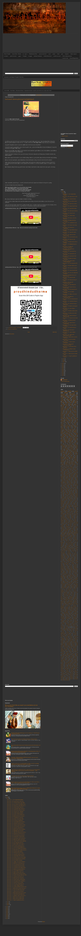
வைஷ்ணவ (71, 671)
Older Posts (55, 332)
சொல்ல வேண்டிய (75, 583)
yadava (68, 506)
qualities (75, 435)
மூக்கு (71, 651)
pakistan (75, 419)
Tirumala (75, 476)
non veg (69, 495)
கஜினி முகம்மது (67, 549)
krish (68, 492)
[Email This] (23, 327)
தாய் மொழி (72, 594)
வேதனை (67, 670)
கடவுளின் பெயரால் (63, 550)
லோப (64, 657)
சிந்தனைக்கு (74, 397)
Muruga (66, 473)
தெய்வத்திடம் (76, 452)
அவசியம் (70, 524)
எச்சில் (67, 441)
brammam (69, 433)
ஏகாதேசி (72, 545)
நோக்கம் (70, 615)
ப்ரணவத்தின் (62, 638)
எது (65, 543)
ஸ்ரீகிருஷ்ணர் (71, 676)
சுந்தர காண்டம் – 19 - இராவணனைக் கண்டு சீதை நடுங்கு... (16, 873)
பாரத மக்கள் (75, 622)
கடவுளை (63, 442)
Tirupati (62, 477)
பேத (76, 635)
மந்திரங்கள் (67, 458)
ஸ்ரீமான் (62, 677)
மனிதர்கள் (75, 458)
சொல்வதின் (63, 584)
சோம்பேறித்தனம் (68, 584)
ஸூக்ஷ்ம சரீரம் (63, 674)
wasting (71, 505)
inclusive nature (72, 489)
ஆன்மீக (72, 528)
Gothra (63, 471)
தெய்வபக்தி (63, 453)
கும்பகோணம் (70, 561)
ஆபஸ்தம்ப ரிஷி (65, 58)
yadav (64, 506)
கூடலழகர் (67, 424)
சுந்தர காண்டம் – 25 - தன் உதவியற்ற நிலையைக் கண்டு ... (16, 864)
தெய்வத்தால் (74, 605)
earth (69, 486)
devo (62, 485)
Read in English (7, 53)
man (62, 494)
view (64, 505)
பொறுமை (66, 416)
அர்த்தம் (66, 392)
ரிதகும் (74, 655)
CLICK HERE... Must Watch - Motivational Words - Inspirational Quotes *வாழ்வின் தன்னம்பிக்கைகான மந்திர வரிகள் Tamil (27, 90)
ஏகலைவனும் (68, 545)
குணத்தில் (76, 560)
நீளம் (62, 454)
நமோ (67, 453)
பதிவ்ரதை (74, 618)
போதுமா (67, 637)
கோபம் (66, 400)
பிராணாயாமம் (71, 415)
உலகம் (63, 541)
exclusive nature (74, 486)
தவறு (68, 450)
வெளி (75, 669)
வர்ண (70, 659)
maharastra (72, 493)
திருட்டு (67, 597)
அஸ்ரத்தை (62, 526)
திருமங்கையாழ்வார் (63, 451)
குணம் (63, 561)
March (64, 361)
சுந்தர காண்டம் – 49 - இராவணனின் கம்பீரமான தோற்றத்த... (16, 829)
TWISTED (62, 476)
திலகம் (62, 452)
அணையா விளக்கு (72, 510)
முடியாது (70, 649)
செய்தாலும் (63, 580)
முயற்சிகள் (62, 651)
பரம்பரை (68, 406)
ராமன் (72, 430)
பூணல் (76, 632)
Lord (76, 417)
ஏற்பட (73, 441)
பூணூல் (19, 56)
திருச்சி (76, 596)
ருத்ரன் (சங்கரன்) (13, 56)
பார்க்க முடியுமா (68, 623)
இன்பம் (70, 422)
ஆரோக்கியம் (66, 530)
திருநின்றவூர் (70, 597)
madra (74, 434)
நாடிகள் (71, 612)
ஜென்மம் (66, 586)
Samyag (63, 475)
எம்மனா (62, 544)
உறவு (72, 422)
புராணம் (66, 630)
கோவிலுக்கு (71, 568)
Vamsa (74, 477)
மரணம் (68, 430)
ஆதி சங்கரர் (67, 438)
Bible (61, 470)
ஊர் (76, 542)
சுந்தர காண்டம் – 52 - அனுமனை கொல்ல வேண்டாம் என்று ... (69, 235)
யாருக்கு (74, 653)
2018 (63, 373)
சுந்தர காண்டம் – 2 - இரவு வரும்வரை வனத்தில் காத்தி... (15, 898)
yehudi (71, 506)
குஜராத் (73, 560)
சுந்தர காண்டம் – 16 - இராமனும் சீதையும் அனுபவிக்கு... (15, 877)
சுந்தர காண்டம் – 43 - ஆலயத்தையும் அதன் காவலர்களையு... (16, 838)
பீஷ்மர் (76, 415)
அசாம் (72, 508)
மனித (71, 458)
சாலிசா (62, 575)
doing (77, 485)
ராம (65, 417)
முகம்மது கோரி (74, 648)
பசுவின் (67, 616)
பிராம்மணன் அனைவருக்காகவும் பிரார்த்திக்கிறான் (19, 99)
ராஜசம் (77, 654)
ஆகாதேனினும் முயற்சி (68, 526)
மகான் (76, 640)
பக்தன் (76, 615)
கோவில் (66, 414)
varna (71, 420)
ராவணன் (68, 412)
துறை (61, 603)
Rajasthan (76, 474)
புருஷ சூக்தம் (76, 630)
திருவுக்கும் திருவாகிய (68, 599)
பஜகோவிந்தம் (68, 617)
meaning (66, 397)
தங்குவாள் (76, 586)
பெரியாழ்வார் (74, 398)
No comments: (19, 327)
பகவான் (62, 399)
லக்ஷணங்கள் (71, 656)
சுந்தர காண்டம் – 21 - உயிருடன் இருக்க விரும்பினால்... (15, 870)
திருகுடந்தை (71, 596)
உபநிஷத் (68, 539)
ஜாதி (62, 53)
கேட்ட (71, 564)
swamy (76, 503)
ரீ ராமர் (65, 656)
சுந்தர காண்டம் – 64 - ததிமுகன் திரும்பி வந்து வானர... (15, 807)
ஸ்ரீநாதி (76, 676)
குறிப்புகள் (68, 562)
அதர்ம (67, 511)
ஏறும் (61, 546)
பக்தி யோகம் (76, 454)
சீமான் (66, 577)
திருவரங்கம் (70, 598)
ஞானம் (76, 449)
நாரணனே (73, 613)
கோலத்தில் (75, 567)
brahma (65, 433)
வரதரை (68, 658)
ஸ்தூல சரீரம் (71, 674)
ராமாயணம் (63, 394)
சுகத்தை (74, 577)
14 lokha (66, 466)
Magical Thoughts (65, 136)
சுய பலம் (66, 578)
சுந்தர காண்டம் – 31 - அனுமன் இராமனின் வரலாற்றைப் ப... (16, 855)
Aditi (61, 469)
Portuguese (72, 474)
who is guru (75, 505)
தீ (77, 599)
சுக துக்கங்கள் (70, 577)
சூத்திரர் (76, 578)
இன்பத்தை (76, 532)
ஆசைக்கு (67, 527)
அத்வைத (72, 512)
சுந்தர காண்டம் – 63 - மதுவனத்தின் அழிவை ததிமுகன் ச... (16, 808)
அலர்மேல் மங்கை (71, 522)
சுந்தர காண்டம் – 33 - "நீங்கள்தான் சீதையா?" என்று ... (15, 852)
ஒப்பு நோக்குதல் (68, 547)
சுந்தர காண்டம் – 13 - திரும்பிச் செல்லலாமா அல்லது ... (15, 882)
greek (65, 488)
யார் (65, 399)
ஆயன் (76, 529)
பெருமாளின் (74, 634)
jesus (70, 434)
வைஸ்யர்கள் (68, 672)
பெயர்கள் (67, 457)
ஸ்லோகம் (62, 404)
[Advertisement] (41, 42)
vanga (76, 504)
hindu (62, 397)
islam (69, 490)
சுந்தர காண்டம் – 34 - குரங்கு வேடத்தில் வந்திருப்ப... (15, 851)
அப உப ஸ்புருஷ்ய (63, 514)
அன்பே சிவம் (75, 513)
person (68, 435)
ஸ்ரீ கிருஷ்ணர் (65, 431)
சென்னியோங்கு (76, 579)
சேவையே (65, 581)
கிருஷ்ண (75, 423)
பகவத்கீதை (70, 454)
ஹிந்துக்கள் (63, 395)
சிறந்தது (62, 576)
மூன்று (74, 651)
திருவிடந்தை (62, 599)
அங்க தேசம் (67, 508)
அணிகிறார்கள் (71, 509)
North (62, 474)
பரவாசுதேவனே (71, 619)
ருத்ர (68, 656)
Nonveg (77, 473)
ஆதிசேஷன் (71, 438)
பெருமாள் (76, 400)
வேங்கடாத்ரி (62, 670)
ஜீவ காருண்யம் (68, 585)
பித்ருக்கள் (66, 456)
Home (29, 332)
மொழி (71, 416)
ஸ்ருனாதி (71, 677)
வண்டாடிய (75, 657)
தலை (66, 450)
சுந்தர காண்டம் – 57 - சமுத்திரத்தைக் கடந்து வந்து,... (15, 817)
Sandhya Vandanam (38, 56)
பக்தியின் (62, 616)
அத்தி (76, 511)
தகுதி (73, 586)
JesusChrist (67, 432)
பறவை (70, 620)
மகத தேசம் (66, 640)
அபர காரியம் (72, 514)
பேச (73, 635)
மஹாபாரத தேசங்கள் (43, 53)
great (76, 487)
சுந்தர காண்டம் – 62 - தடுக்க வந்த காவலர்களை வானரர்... (16, 810)
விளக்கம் (67, 407)
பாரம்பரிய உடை (63, 623)
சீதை (69, 400)
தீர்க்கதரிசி (62, 601)
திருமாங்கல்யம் (66, 598)
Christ (74, 470)
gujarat (68, 488)
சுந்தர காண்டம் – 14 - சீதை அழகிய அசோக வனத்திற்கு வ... (16, 880)
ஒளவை (62, 548)
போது (63, 637)
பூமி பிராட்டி (67, 633)
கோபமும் (66, 567)
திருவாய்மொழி (74, 451)
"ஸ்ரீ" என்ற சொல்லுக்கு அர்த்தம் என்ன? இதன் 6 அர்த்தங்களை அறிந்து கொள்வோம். (24, 739)
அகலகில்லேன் (63, 508)
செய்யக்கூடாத (69, 580)
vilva (67, 505)
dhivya (69, 485)
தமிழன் (54, 53)
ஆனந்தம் (62, 439)
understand (67, 420)
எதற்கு (76, 422)
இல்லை (71, 440)
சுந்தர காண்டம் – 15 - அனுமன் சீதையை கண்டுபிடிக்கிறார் (16, 879)
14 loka (63, 466)
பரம (66, 619)
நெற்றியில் (66, 454)
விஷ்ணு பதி (65, 668)
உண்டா (77, 440)
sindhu (69, 436)
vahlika (73, 436)
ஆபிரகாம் (62, 529)
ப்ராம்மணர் (62, 458)
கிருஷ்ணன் (62, 424)
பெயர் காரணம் (75, 633)
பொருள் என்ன (76, 636)
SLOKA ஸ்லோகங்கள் (48, 56)
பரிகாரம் (75, 619)
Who (61, 402)
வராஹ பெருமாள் (63, 659)
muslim (71, 419)
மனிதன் (62, 412)
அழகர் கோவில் (76, 523)
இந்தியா (75, 439)
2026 (63, 191)
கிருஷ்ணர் (67, 53)
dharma (69, 399)
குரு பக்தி (75, 561)
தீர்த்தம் (66, 601)
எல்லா (65, 544)
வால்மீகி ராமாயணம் (57, 56)
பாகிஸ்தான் (75, 620)
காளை (62, 560)
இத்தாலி (70, 532)
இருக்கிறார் (62, 440)
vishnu (62, 437)
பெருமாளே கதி (63, 635)
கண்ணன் (71, 442)
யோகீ (77, 653)
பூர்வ (70, 633)
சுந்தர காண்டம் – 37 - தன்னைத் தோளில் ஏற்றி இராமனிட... (16, 846)
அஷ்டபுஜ (71, 525)
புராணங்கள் (62, 630)
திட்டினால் (69, 595)
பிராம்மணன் (74, 406)
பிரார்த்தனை (71, 456)
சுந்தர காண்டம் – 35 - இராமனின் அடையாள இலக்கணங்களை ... (69, 275)
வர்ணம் (73, 659)
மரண (61, 459)
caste (73, 433)
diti (74, 485)
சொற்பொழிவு (70, 583)
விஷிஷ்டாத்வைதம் (74, 667)
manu (63, 419)
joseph (65, 491)
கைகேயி (62, 565)
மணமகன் (69, 641)
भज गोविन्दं (63, 507)
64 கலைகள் (66, 468)
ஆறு (73, 530)
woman (65, 437)
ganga (67, 487)
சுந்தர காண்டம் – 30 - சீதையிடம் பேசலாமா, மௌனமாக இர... (16, 857)
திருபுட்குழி (75, 597)
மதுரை (67, 401)
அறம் (73, 421)
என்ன (68, 395)
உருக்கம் (62, 540)
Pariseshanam (67, 474)
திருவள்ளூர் (75, 598)
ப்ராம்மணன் (75, 639)
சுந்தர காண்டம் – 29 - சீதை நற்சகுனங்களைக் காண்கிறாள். (16, 858)
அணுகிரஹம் (66, 510)
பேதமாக (62, 636)
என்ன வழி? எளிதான (70, 543)
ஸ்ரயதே (76, 674)
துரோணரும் (75, 602)
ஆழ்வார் (68, 413)
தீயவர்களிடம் (71, 600)
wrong (62, 506)
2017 (63, 375)
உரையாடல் (72, 540)
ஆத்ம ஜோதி (68, 528)
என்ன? (76, 543)
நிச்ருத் (77, 613)
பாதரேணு (63, 622)
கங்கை (77, 441)
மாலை (66, 648)
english (69, 391)
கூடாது (71, 424)
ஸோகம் (68, 674)
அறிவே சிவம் (67, 521)
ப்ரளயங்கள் (70, 639)
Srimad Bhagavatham (74, 58)
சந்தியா (76, 395)
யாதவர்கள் (69, 653)
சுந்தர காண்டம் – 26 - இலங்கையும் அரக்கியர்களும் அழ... (68, 297)
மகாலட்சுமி (62, 641)
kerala (74, 491)
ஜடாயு (73, 584)
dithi (72, 485)
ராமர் (65, 412)
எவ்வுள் (62, 545)
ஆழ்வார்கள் (71, 439)
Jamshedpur (75, 472)
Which (70, 478)
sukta (72, 503)
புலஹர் (75, 631)
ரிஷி (69, 397)
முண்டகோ (75, 649)
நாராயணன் (62, 406)
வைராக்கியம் (67, 671)
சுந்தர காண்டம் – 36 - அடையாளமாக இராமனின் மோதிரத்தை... (17, 848)
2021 (63, 369)
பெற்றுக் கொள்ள (69, 635)
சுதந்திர (63, 578)
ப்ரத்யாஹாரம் (67, 638)
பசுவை (70, 616)
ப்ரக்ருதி (75, 637)
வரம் (70, 658)
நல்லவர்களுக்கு (66, 612)
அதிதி (73, 511)
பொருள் (62, 416)
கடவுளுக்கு (68, 550)
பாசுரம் (49, 53)
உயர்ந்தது (75, 539)
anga (77, 478)
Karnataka (62, 473)
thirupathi (69, 504)
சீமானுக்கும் (62, 577)
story (72, 402)
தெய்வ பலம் (75, 604)
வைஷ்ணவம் (63, 672)
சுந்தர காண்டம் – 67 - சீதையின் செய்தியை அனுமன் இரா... (16, 802)
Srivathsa (71, 475)
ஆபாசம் (76, 528)
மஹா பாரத (70, 459)
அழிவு (66, 524)
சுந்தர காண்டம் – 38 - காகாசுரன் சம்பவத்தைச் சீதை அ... (16, 845)
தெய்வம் (66, 415)
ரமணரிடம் (65, 654)
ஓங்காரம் (76, 548)
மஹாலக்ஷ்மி (75, 459)
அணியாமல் (62, 510)
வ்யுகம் (76, 672)
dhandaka (65, 485)
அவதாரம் (63, 422)
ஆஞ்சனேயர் (63, 528)
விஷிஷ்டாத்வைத (67, 667)
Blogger (43, 921)
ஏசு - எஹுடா (25, 53)
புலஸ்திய (71, 631)
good (73, 487)
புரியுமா (72, 630)
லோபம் (67, 657)
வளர (76, 659)
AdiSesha (75, 468)
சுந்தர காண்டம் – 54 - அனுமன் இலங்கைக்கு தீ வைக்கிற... (16, 821)
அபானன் (76, 514)
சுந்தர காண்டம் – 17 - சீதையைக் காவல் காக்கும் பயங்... (15, 876)
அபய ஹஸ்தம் (68, 514)
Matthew (75, 432)
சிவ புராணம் (72, 576)
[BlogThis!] (24, 327)
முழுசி (68, 651)
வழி (61, 431)
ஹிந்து (76, 401)
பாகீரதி (62, 621)
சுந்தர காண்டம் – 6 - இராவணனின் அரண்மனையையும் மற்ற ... (68, 344)
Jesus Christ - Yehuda (16, 53)
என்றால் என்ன (74, 399)
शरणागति (67, 507)
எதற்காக (62, 543)
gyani (72, 488)
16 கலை (73, 466)
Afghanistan (65, 469)
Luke (71, 432)
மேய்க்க (77, 651)
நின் (65, 614)
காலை (76, 559)
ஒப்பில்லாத (63, 547)
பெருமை (63, 401)
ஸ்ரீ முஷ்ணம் (70, 675)
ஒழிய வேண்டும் (66, 548)
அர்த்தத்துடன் (76, 437)
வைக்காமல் (62, 671)
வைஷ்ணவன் (76, 671)
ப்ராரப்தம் (62, 640)
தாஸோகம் (65, 595)
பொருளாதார (71, 636)
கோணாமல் (75, 566)
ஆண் (63, 438)
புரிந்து (69, 630)
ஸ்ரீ (65, 675)
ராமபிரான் (62, 398)
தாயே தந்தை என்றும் (67, 594)
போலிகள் (71, 637)
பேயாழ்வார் (71, 457)
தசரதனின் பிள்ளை (64, 587)
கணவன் (67, 442)
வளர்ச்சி (62, 660)
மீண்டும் (70, 648)
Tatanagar (71, 476)
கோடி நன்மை (71, 566)
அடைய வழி (66, 509)
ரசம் (62, 654)
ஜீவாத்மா (63, 586)
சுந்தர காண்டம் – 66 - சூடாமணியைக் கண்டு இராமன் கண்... (16, 804)
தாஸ (61, 595)
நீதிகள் (66, 615)
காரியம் (62, 559)
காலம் (70, 423)
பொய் (76, 457)
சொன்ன (73, 581)
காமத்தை (73, 558)
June (64, 358)
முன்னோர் (75, 650)
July (63, 192)
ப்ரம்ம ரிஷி (76, 638)
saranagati (62, 420)
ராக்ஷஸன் (69, 654)
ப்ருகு (61, 430)
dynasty (66, 486)
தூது (65, 452)
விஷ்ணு (62, 668)
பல (72, 620)
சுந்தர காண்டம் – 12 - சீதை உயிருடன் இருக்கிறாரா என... (68, 330)
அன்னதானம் (70, 513)
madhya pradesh (66, 493)
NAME (69, 473)
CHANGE (70, 470)
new (62, 495)
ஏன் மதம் (75, 545)
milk (64, 494)
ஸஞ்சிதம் (62, 673)
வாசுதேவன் (70, 660)
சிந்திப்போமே (71, 575)
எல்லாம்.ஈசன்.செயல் (70, 544)
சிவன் (76, 576)
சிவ (68, 576)
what (74, 420)
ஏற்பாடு (64, 546)
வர (61, 658)
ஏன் (72, 395)
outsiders (76, 495)
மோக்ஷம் (75, 416)
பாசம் (73, 455)
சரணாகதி (70, 414)
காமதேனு (69, 558)
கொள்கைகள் (62, 566)
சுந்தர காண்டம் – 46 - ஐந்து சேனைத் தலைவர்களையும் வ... (68, 249)
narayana (63, 435)
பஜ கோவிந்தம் (63, 617)
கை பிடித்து (75, 564)
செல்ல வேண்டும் (71, 448)
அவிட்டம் (66, 525)
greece (62, 488)
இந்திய (73, 532)
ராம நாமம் (71, 655)
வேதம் (75, 396)
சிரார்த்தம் (75, 575)
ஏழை (70, 546)
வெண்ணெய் (67, 669)
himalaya (75, 488)
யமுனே (66, 653)
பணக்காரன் (67, 618)
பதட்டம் (71, 618)
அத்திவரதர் (67, 512)
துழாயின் (67, 603)
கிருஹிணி (69, 560)
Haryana (66, 471)
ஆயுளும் (62, 530)
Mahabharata (72, 394)
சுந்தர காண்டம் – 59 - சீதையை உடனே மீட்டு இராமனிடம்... (16, 814)
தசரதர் (69, 587)
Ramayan (72, 412)
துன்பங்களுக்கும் (70, 601)
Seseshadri (67, 475)
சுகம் (77, 577)
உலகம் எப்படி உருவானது (68, 542)
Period (62, 418)
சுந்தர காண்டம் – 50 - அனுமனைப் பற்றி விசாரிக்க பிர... (15, 827)
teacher (62, 504)
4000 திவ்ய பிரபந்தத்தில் (69, 467)
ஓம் (71, 413)
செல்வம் (62, 581)
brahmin (69, 418)
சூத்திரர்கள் (63, 579)
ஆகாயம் (77, 526)
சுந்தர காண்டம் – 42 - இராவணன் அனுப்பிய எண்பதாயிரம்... (16, 839)
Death (77, 470)
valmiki (75, 402)
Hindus (70, 396)
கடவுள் (77, 404)
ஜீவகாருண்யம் (73, 585)
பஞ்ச (71, 617)
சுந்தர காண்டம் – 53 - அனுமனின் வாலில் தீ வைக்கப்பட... (16, 823)
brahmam (65, 418)
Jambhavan (67, 472)
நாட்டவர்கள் (75, 612)
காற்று (65, 559)
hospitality (67, 489)
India (73, 417)
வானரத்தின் (75, 660)
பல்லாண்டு (69, 455)
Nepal (62, 433)
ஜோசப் (70, 586)
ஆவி (67, 531)
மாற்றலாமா (62, 648)
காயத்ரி (66, 423)
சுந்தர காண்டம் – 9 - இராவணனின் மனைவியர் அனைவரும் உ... (16, 888)
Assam (69, 469)
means (67, 419)
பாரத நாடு (70, 622)
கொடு (66, 565)
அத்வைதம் (70, 421)
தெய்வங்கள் (68, 605)
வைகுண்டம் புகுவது (73, 670)
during (63, 486)
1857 (76, 466)
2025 (63, 363)
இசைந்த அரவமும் (75, 531)
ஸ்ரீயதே (65, 677)
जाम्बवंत (74, 506)
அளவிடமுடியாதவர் (69, 523)
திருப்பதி (62, 415)
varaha (62, 505)
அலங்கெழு (66, 522)
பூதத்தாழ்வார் (62, 633)
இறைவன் (67, 440)
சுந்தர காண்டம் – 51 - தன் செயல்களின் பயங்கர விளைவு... (16, 826)
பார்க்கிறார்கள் (73, 623)
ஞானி (71, 405)
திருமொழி (69, 451)
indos (64, 490)
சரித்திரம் (75, 414)
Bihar (64, 470)
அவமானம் (62, 525)
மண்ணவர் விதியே (74, 641)
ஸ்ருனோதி (75, 677)
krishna (68, 402)
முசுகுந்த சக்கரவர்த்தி (64, 649)
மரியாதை (65, 459)
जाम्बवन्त (77, 506)
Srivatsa (75, 475)
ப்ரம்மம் (67, 639)
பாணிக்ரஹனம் (76, 621)
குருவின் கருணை (63, 562)
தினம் (76, 595)
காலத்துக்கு (68, 559)
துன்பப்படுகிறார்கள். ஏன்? (68, 602)
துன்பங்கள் (75, 601)
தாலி (76, 594)
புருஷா (67, 631)
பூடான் (72, 632)
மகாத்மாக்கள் (71, 640)
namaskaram (71, 494)
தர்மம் (75, 405)
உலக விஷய (76, 540)
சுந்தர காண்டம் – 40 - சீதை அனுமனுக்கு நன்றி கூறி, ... (15, 842)
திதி (73, 595)
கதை (76, 442)
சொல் (63, 449)
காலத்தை (72, 559)
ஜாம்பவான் (63, 585)
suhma (70, 503)
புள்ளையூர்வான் (63, 632)
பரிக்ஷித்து (62, 620)
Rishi (70, 404)
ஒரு (71, 547)
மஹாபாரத (64, 396)
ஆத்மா (76, 438)
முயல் (65, 651)
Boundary (62, 432)
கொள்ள (67, 566)
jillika (74, 490)
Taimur (66, 476)
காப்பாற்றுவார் (62, 558)
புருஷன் (63, 631)
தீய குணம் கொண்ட (65, 600)
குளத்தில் (72, 562)
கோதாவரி (62, 567)
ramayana (62, 436)
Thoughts (25, 56)
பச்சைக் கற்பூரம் (75, 616)
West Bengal (66, 478)
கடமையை (72, 549)
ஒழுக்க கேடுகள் (72, 548)
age (76, 412)
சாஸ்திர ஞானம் (66, 575)
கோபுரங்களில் (70, 567)
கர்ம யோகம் (75, 413)
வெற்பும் (72, 669)
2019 (63, 372)
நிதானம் (63, 614)
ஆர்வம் (70, 530)
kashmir (68, 491)
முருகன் (67, 460)
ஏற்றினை (67, 546)
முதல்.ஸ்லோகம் (63, 650)
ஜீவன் (77, 585)
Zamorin (74, 478)
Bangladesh (75, 431)
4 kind (64, 467)
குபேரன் (66, 561)
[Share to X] (25, 327)
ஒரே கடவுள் (75, 547)
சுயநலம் (69, 578)
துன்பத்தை (62, 602)
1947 (61, 467)
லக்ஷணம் (75, 656)
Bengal (72, 469)
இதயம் (66, 532)
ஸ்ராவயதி (62, 675)
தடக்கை (73, 587)
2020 (63, 370)
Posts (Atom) (12, 333)
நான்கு (62, 613)
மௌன (76, 652)
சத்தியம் (75, 424)
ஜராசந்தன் (76, 584)
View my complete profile (65, 381)
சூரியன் (68, 579)
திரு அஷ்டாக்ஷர (66, 596)
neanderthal (76, 494)
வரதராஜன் (64, 658)
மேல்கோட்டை (67, 652)
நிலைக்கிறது (75, 614)
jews (72, 490)
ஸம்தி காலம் (76, 673)
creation (76, 433)
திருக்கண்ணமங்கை (74, 450)
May (63, 360)
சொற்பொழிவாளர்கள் (64, 583)
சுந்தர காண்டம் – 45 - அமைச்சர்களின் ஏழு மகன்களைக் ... (16, 835)
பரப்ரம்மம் (63, 619)
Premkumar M (64, 379)
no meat (65, 495)
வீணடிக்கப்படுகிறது (71, 668)
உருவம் (65, 540)
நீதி (77, 453)
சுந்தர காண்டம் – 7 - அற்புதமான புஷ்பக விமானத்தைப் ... (15, 891)
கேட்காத (68, 564)
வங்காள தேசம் (71, 657)
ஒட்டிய (73, 546)
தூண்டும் (65, 604)
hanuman (66, 434)
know (65, 492)
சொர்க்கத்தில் (66, 582)
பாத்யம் (67, 622)
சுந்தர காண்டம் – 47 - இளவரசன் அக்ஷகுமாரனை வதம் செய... (68, 247)
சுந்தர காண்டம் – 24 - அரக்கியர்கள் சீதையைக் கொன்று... (16, 866)
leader (71, 492)
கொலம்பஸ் (75, 565)
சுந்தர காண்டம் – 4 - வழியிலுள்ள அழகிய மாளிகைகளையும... (69, 349)
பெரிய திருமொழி (63, 634)
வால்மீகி (73, 392)
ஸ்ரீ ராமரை (67, 676)
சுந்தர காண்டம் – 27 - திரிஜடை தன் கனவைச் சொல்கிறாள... (16, 861)
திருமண (62, 598)
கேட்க (65, 564)
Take (68, 476)
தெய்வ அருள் (70, 604)
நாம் (70, 613)
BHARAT (70, 431)
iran (67, 490)
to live (73, 504)
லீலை (61, 657)
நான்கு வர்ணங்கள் (66, 613)
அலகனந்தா (62, 522)
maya (77, 434)
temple (65, 504)
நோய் (73, 615)
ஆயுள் (67, 422)
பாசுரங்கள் (65, 621)
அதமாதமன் (63, 511)
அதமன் (77, 510)
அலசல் (77, 421)
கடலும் (76, 549)
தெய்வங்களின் (63, 605)
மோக (72, 652)
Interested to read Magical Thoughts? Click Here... (14, 77)
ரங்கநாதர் (62, 417)
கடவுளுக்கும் (73, 550)
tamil (61, 413)
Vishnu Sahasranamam (67, 56)
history (73, 418)
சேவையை (69, 581)
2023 (63, 366)
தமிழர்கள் (62, 450)
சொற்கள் (75, 582)
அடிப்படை (75, 508)
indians (77, 418)
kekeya (71, 491)
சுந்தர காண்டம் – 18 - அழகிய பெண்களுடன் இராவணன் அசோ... (70, 316)
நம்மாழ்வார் (66, 403)
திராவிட (62, 596)
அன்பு (64, 413)
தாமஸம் (62, 594)
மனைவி (65, 430)
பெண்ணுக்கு (63, 457)
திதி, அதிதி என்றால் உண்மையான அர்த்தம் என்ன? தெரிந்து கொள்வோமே (22, 775)
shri (66, 436)
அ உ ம (71, 507)
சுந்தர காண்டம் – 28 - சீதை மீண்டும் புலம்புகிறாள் (14, 860)
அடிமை (66, 421)
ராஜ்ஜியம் (67, 655)
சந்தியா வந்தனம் (73, 53)
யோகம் (75, 460)
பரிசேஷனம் (66, 620)
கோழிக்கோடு (62, 568)
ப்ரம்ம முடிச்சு (72, 638)
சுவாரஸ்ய (73, 578)
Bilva (67, 470)
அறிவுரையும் (62, 521)
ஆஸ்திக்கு (70, 531)
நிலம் (74, 453)
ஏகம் (64, 545)
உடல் (73, 440)
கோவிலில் (67, 568)
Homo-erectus (71, 471)
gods (70, 487)
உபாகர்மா (71, 539)
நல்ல (61, 612)
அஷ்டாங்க (75, 525)
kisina (62, 492)
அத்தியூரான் (62, 512)
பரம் (65, 455)
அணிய (76, 509)
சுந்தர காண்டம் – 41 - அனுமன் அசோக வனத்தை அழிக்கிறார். (69, 261)
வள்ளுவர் (75, 430)
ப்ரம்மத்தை (63, 639)
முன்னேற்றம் (62, 460)
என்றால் (62, 423)
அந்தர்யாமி (65, 513)
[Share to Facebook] (27, 327)
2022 (63, 367)
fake (64, 487)
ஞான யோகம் (71, 449)
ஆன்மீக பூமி (66, 439)
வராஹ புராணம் (75, 658)
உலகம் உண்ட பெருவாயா (68, 541)
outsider (73, 495)
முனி (67, 650)
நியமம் (71, 614)
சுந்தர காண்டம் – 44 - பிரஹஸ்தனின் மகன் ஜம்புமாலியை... (16, 836)
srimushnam (62, 503)
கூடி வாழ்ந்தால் (72, 563)
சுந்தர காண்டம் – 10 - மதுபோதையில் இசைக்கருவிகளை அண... (68, 335)
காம (66, 558)
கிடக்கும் (65, 560)
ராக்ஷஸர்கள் (73, 654)
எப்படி (61, 403)
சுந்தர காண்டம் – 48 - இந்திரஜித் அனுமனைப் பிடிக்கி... (15, 830)
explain (63, 434)
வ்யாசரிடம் (72, 672)
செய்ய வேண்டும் (64, 448)
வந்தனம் (67, 398)
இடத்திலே (63, 532)
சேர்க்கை (76, 448)
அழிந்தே (63, 524)
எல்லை (76, 544)
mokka (67, 494)
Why (64, 402)
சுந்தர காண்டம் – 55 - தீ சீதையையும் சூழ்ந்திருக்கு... (15, 820)
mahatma (76, 493)
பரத (77, 618)
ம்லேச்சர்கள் (62, 653)
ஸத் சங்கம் (66, 673)
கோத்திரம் (62, 414)
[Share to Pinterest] (28, 327)
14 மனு (70, 466)
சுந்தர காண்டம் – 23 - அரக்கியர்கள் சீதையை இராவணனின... (16, 867)
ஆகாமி (73, 526)
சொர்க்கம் (71, 582)
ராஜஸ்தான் (63, 655)
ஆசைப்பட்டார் (71, 527)
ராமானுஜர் (30, 56)
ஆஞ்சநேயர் (76, 527)
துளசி (64, 603)
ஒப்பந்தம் (76, 546)
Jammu (71, 472)
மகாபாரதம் (62, 407)
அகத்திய (75, 507)
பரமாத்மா (74, 403)
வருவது (67, 659)
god (73, 404)
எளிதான (70, 441)
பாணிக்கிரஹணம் (70, 621)
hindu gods (62, 489)
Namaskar (72, 473)
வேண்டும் (69, 417)
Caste (58, 53)
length (75, 492)
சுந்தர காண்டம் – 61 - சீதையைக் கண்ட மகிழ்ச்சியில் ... (15, 811)
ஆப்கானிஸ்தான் (67, 529)
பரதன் (63, 455)
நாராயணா (71, 453)
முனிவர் (71, 650)
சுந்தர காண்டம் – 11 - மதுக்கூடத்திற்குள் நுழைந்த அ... (15, 885)
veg (76, 436)
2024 (7, 908)
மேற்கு (63, 652)
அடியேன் (62, 509)
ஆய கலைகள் (72, 529)
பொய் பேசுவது (66, 636)
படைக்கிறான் (62, 618)
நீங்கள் (63, 615)
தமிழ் (72, 400)
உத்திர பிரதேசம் (63, 539)
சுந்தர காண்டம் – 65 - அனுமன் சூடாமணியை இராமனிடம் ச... (16, 805)
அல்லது (65, 523)
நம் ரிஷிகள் (6, 56)
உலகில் (73, 542)
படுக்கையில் (75, 617)
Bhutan (76, 469)
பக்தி (70, 403)
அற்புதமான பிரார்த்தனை (73, 521)
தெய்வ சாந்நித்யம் (69, 452)
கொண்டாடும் (70, 565)
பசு (64, 616)
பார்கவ (62, 456)
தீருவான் (75, 600)
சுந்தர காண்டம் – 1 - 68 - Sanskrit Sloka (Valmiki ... (15, 799)
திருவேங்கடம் (74, 599)
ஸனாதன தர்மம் (71, 673)
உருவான (68, 540)
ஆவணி (64, 531)
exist (61, 487)
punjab (71, 435)
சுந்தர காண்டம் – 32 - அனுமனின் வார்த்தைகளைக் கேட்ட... (68, 283)
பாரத (76, 455)
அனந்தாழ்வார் (70, 437)
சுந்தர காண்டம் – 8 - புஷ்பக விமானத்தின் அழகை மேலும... (16, 889)
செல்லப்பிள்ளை (75, 580)
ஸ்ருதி (68, 677)
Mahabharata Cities (33, 53)
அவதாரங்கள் (75, 524)
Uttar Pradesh (69, 477)
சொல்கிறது (66, 449)
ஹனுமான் (66, 404)
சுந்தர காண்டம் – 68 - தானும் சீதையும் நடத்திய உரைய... (15, 801)
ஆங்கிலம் (63, 527)
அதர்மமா (70, 511)
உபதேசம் (63, 441)
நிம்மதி (68, 614)
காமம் (76, 558)
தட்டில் (76, 587)
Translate (69, 147)
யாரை (71, 460)
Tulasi (65, 477)
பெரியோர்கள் (69, 634)
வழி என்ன (65, 660)
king (77, 491)
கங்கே (63, 549)
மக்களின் (66, 641)
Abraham (71, 468)
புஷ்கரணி (68, 632)
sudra (66, 503)
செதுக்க (71, 579)
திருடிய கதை (62, 597)
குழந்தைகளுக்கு (66, 563)
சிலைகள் (65, 576)
